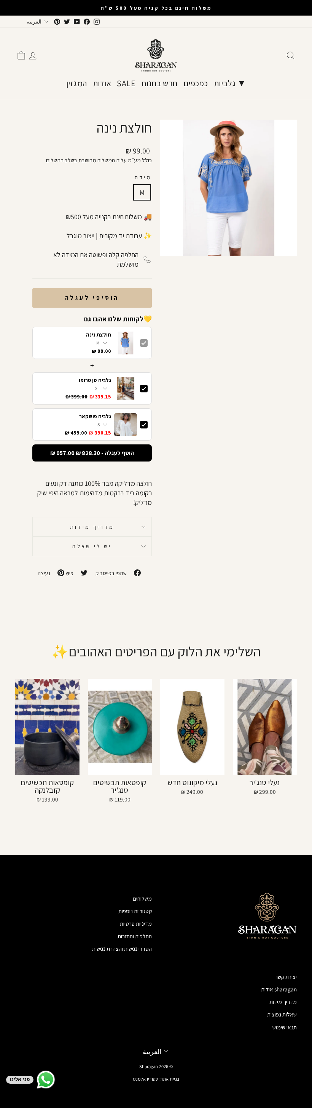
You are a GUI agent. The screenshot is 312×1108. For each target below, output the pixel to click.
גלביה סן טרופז (94, 380)
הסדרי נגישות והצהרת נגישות (122, 948)
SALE (126, 83)
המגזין (76, 83)
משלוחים (142, 898)
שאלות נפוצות (282, 1014)
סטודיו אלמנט (145, 1079)
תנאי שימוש (284, 1027)
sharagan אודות (279, 989)
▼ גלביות (230, 83)
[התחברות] (32, 55)
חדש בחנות (159, 83)
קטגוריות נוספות (135, 911)
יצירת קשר (286, 976)
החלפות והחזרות (135, 936)
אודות (102, 83)
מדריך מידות (92, 526)
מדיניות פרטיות (136, 923)
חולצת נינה (98, 335)
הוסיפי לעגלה (92, 298)
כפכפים (195, 83)
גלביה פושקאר (95, 416)
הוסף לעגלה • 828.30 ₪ (92, 453)
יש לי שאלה (91, 546)
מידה (143, 177)
